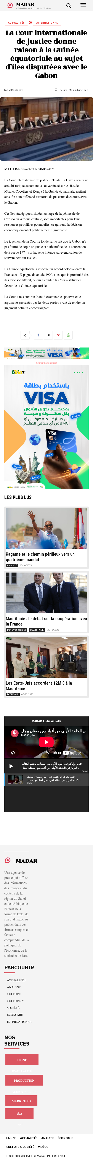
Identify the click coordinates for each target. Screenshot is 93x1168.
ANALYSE (12, 565)
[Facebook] (38, 335)
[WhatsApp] (68, 335)
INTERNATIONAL (47, 23)
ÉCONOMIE (12, 694)
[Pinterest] (58, 335)
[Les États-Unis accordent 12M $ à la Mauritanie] (46, 657)
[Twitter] (48, 335)
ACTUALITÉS (16, 23)
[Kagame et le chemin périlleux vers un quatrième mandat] (46, 528)
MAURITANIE (37, 629)
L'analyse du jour (16, 629)
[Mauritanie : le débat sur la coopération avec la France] (46, 593)
